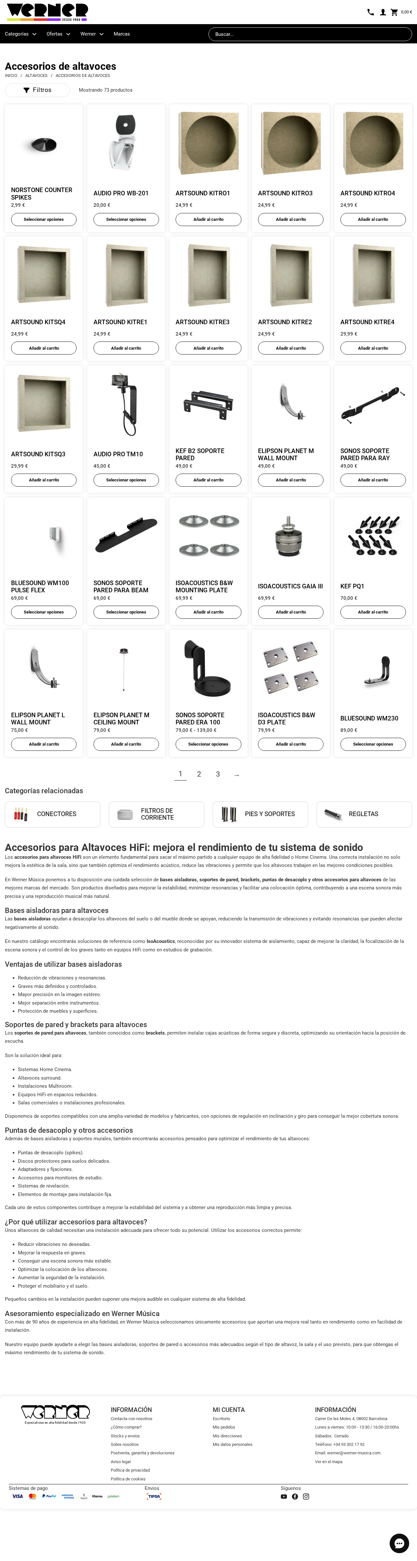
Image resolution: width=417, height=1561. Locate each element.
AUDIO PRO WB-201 (121, 193)
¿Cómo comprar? (126, 1427)
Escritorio (221, 1418)
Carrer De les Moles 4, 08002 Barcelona (351, 1418)
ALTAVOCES (36, 75)
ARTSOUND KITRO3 (285, 193)
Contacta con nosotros (131, 1418)
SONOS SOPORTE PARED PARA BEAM (121, 587)
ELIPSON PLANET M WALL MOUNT (286, 454)
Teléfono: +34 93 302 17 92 (340, 1444)
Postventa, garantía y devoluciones (143, 1452)
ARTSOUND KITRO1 (203, 193)
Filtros (42, 90)
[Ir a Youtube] (284, 1496)
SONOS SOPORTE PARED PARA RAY (365, 454)
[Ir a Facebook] (295, 1496)
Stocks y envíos (125, 1435)
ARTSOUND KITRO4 (367, 193)
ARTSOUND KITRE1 (120, 322)
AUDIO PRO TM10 (118, 454)
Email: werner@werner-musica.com (348, 1452)
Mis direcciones (227, 1435)
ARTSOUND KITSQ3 (38, 454)
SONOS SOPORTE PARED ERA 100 (200, 719)
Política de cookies (128, 1479)
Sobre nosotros (125, 1444)
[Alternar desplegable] (34, 34)
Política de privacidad (130, 1470)
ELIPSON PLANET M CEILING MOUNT (121, 719)
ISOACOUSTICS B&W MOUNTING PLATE (204, 587)
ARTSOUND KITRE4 (367, 322)
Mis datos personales (232, 1444)
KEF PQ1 (352, 586)
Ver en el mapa (328, 1461)
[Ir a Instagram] (306, 1496)
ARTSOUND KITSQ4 (38, 322)
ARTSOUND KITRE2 (285, 322)
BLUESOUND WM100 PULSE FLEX (40, 587)
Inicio (11, 75)
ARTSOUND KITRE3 (203, 322)
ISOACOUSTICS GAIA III (290, 586)
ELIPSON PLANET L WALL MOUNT (38, 719)
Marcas (122, 34)
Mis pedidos (224, 1427)
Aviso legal (121, 1461)
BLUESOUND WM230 (369, 718)
